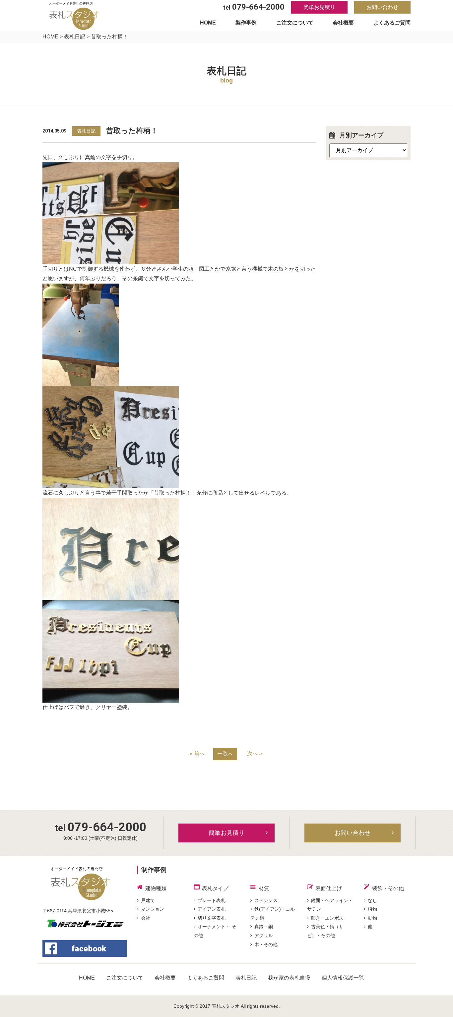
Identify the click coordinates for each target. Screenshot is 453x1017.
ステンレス (266, 900)
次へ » (254, 753)
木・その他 (266, 944)
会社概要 (343, 23)
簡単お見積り (319, 7)
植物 (372, 909)
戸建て (148, 900)
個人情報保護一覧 (343, 978)
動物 (372, 918)
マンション (152, 909)
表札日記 (74, 36)
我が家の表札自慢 (289, 978)
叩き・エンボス (327, 918)
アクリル (263, 935)
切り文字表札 (212, 918)
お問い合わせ (382, 7)
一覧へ (225, 754)
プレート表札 (212, 900)
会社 (145, 918)
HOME (208, 23)
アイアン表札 (212, 909)
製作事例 (246, 23)
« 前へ (197, 753)
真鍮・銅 (263, 926)
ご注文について (294, 23)
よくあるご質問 (392, 23)
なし (372, 900)
